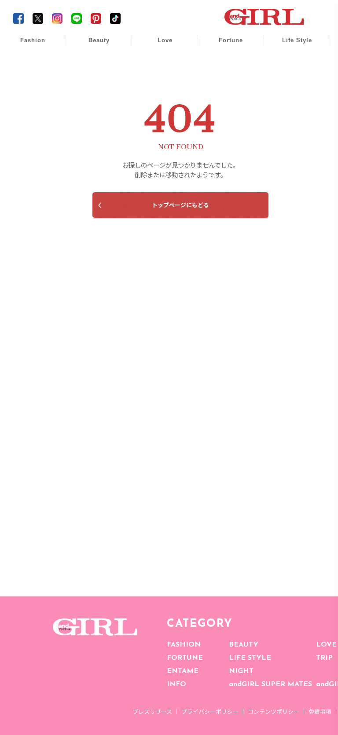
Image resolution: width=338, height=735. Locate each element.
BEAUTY (243, 644)
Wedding (159, 45)
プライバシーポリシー (210, 711)
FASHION (184, 644)
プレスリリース (152, 711)
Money (291, 45)
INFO (176, 684)
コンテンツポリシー (273, 711)
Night (159, 79)
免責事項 (320, 711)
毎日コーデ (26, 45)
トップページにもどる (180, 205)
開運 (225, 45)
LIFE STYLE (250, 658)
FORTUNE (185, 658)
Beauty (99, 40)
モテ (159, 62)
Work (291, 62)
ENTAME (182, 671)
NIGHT (241, 671)
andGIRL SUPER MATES (270, 684)
